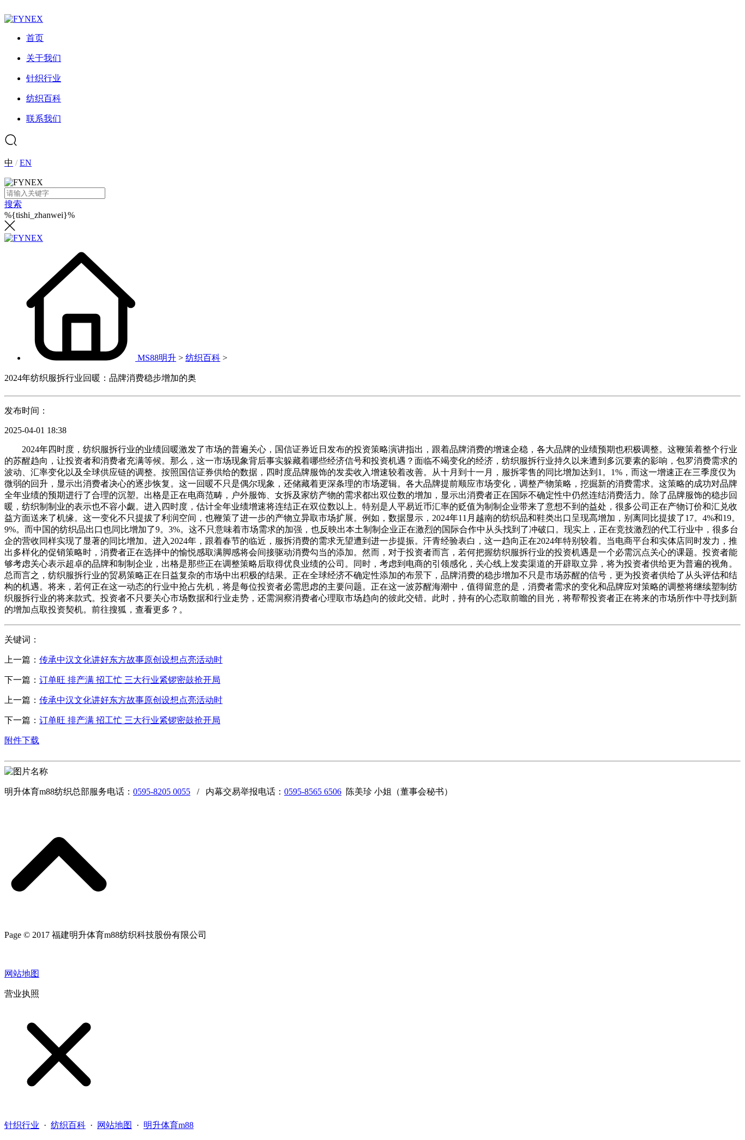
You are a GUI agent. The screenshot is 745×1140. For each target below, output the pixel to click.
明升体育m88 (168, 1125)
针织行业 (21, 1125)
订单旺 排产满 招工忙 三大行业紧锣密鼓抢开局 (129, 679)
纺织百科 (202, 357)
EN (26, 162)
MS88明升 (156, 357)
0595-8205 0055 (161, 791)
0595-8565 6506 (312, 791)
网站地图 (21, 973)
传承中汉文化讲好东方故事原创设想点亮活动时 (131, 659)
